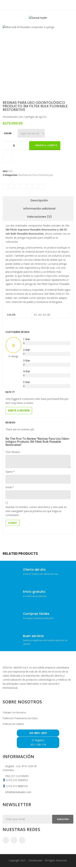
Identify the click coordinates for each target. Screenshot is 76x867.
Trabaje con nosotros (14, 712)
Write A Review (19, 410)
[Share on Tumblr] (23, 186)
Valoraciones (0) (39, 217)
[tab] (39, 200)
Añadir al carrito (46, 145)
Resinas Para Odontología (37, 175)
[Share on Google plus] (29, 186)
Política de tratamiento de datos (20, 718)
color (7, 133)
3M (19, 175)
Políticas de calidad (13, 723)
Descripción (39, 200)
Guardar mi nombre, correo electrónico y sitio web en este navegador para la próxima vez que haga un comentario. (36, 511)
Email (9, 487)
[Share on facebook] (5, 186)
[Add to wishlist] (7, 158)
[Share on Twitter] (11, 186)
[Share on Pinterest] (35, 186)
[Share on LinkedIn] (17, 186)
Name (10, 471)
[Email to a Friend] (41, 186)
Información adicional (39, 209)
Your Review (12, 452)
